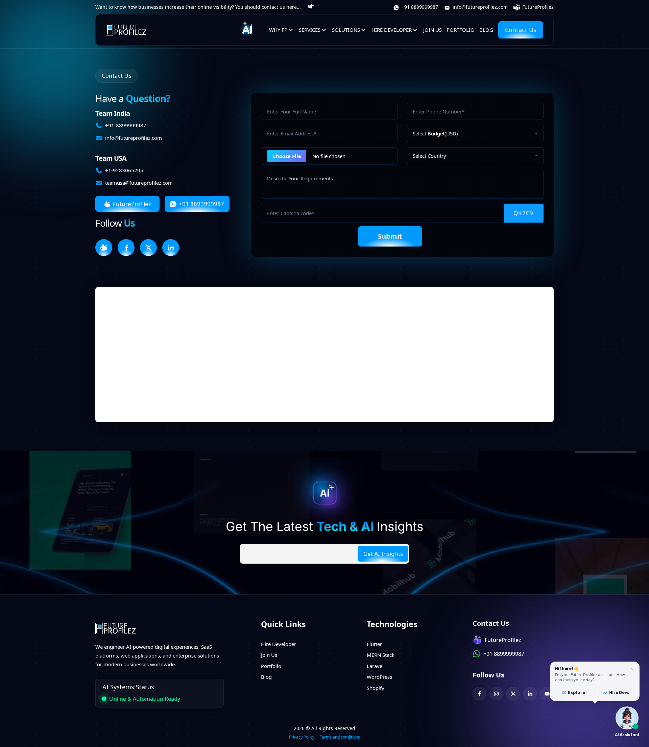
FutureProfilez (537, 7)
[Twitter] (513, 693)
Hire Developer (391, 29)
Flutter (374, 644)
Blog (486, 29)
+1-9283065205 (124, 170)
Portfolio (461, 29)
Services (309, 29)
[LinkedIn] (530, 693)
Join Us (432, 29)
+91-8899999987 (125, 125)
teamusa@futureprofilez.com (139, 182)
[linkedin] (170, 247)
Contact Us (520, 30)
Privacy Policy (301, 737)
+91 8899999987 (419, 7)
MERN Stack (380, 654)
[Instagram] (496, 693)
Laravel (375, 666)
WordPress (379, 676)
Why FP (278, 29)
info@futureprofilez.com (479, 7)
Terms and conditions (340, 737)
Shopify (375, 688)
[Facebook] (479, 693)
